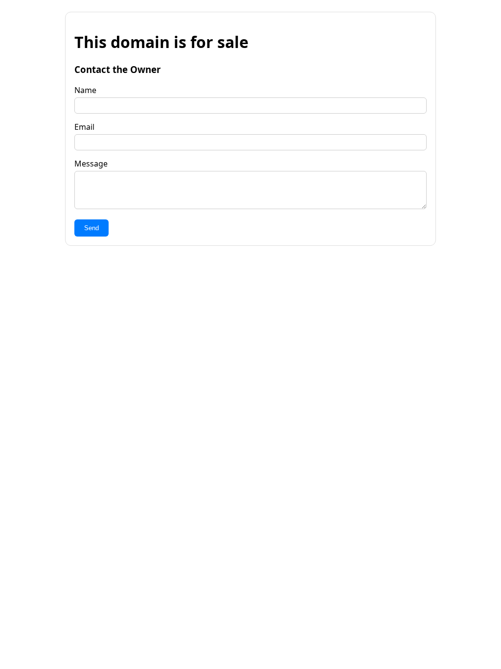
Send (91, 228)
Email (84, 126)
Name (85, 90)
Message (91, 163)
